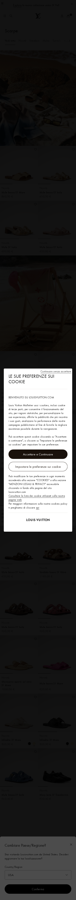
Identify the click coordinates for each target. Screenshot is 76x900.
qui (37, 507)
